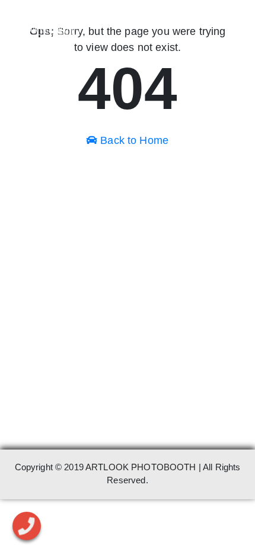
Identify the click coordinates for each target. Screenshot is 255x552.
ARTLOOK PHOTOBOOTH (140, 467)
